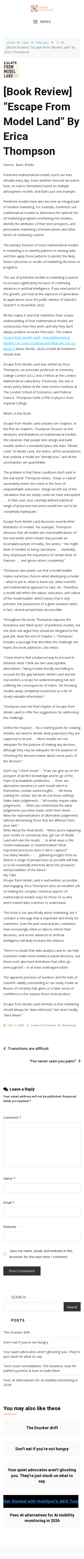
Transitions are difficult (28, 1048)
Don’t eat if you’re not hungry (25, 1342)
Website (9, 1226)
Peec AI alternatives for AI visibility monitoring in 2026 (40, 1382)
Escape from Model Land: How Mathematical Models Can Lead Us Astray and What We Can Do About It (39, 343)
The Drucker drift (16, 1332)
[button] (42, 22)
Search (18, 1297)
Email (8, 1202)
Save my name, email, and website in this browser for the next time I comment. (41, 1253)
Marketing (69, 1025)
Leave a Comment (43, 1025)
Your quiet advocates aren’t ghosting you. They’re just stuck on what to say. (41, 1354)
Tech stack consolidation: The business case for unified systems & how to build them (40, 1368)
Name (9, 1178)
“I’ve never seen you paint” (53, 1061)
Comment (12, 1117)
